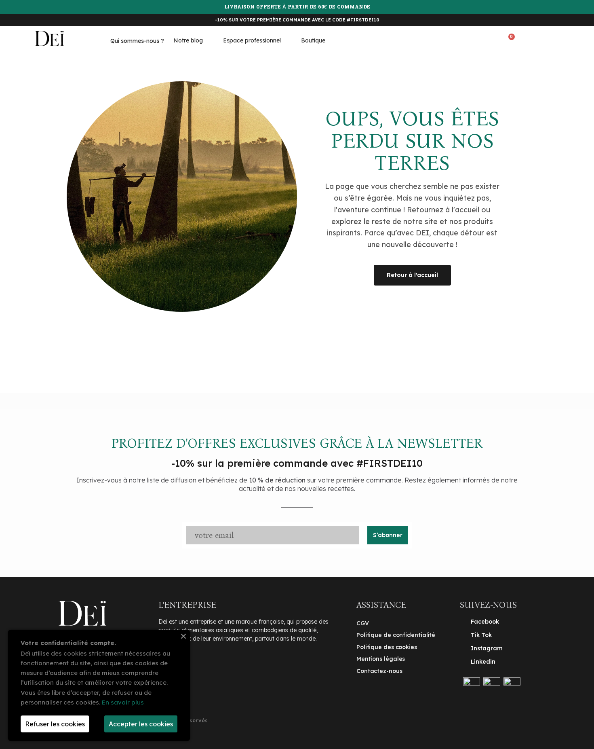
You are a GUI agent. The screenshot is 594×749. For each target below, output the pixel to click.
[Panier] (509, 40)
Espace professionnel (252, 40)
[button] (479, 40)
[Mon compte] (538, 39)
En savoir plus (123, 702)
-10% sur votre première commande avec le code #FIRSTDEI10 (297, 20)
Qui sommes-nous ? (137, 40)
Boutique (313, 40)
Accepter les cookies (141, 724)
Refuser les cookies (55, 724)
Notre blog (188, 40)
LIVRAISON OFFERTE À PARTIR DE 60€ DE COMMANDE (297, 7)
